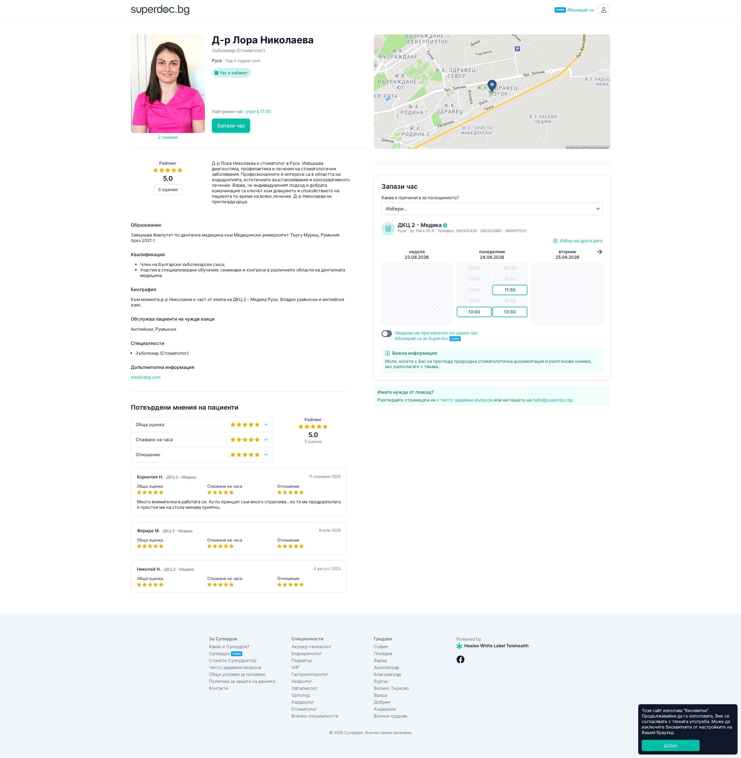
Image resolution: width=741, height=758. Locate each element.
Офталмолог (304, 688)
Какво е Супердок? (229, 646)
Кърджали (385, 709)
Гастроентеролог (309, 674)
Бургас (381, 681)
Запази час (231, 126)
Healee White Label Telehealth (496, 645)
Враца (380, 695)
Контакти (218, 688)
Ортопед (300, 695)
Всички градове (391, 716)
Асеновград (386, 667)
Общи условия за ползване (237, 674)
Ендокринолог (306, 653)
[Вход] (603, 9)
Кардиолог (302, 702)
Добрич (382, 702)
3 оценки (168, 189)
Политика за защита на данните (242, 681)
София (381, 646)
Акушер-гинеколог (311, 646)
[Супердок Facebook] (460, 659)
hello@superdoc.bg (553, 400)
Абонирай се (575, 10)
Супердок (225, 653)
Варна (380, 660)
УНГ (295, 667)
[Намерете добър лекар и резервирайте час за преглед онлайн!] (160, 9)
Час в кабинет (233, 72)
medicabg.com (146, 377)
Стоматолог (304, 709)
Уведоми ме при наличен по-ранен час (436, 335)
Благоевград (387, 674)
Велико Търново (391, 688)
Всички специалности (314, 716)
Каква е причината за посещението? (420, 197)
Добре (671, 745)
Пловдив (383, 653)
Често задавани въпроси (466, 400)
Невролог (301, 681)
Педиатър (301, 660)
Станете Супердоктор (232, 660)
